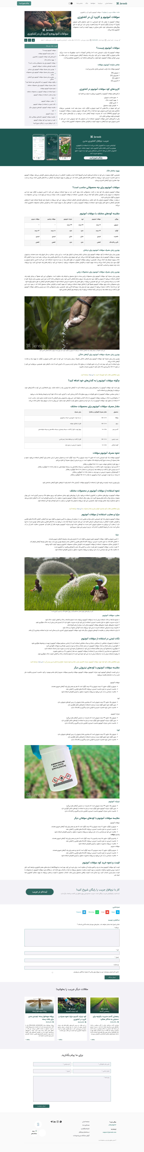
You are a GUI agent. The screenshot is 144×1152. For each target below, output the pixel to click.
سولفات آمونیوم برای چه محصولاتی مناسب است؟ (42, 63)
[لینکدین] (55, 1122)
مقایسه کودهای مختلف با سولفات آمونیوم (44, 66)
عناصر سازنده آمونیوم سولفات (46, 54)
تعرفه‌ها (93, 3)
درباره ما (100, 3)
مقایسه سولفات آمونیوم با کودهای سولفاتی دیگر (42, 117)
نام (117, 950)
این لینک (91, 375)
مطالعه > (92, 1040)
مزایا (53, 98)
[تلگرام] (51, 1122)
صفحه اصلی (108, 3)
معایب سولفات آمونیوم (48, 101)
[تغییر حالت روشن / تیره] (70, 3)
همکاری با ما (85, 1125)
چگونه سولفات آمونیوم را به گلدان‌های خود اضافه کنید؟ (41, 82)
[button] (115, 912)
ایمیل (117, 957)
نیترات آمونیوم (50, 114)
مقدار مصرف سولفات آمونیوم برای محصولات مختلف (42, 85)
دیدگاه (116, 927)
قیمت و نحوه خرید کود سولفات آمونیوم (44, 120)
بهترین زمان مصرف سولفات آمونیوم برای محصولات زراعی (40, 73)
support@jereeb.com (109, 1132)
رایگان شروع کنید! (24, 3)
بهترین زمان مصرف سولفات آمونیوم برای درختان (41, 69)
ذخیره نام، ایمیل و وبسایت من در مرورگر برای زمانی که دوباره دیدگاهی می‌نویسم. (96, 972)
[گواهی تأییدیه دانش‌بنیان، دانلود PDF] (38, 1124)
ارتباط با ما (113, 1129)
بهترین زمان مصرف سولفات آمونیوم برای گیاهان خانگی (41, 78)
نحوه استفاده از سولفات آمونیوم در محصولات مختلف (41, 92)
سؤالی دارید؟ (113, 1122)
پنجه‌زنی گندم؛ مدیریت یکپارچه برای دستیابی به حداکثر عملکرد (106, 1018)
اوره (53, 111)
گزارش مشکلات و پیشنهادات (81, 1136)
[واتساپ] (61, 1122)
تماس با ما (80, 3)
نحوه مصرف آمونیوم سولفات (48, 88)
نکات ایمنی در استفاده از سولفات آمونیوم (44, 104)
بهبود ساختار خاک (49, 60)
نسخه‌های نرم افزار (84, 1132)
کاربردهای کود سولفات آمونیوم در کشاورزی (44, 57)
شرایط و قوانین (85, 1129)
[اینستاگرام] (58, 1122)
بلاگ (86, 3)
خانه (118, 12)
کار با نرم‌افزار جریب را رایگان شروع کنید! (44, 123)
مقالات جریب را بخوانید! (109, 12)
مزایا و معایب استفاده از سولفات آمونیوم (45, 95)
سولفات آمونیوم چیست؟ (49, 50)
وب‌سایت (116, 964)
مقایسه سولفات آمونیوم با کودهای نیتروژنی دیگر (42, 107)
